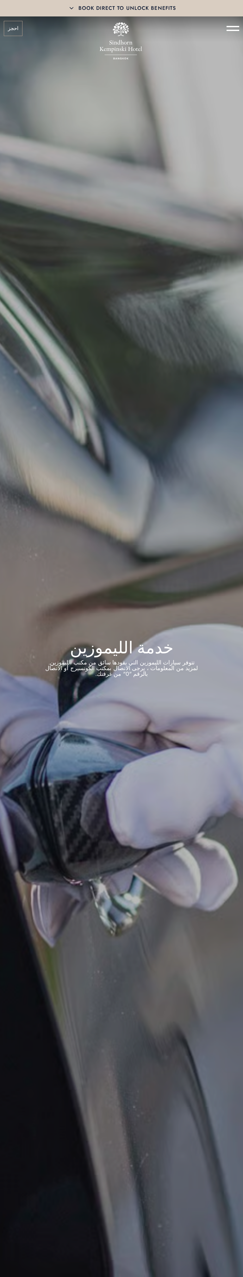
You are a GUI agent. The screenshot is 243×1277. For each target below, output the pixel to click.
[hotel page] (121, 28)
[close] (71, 8)
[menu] (233, 28)
